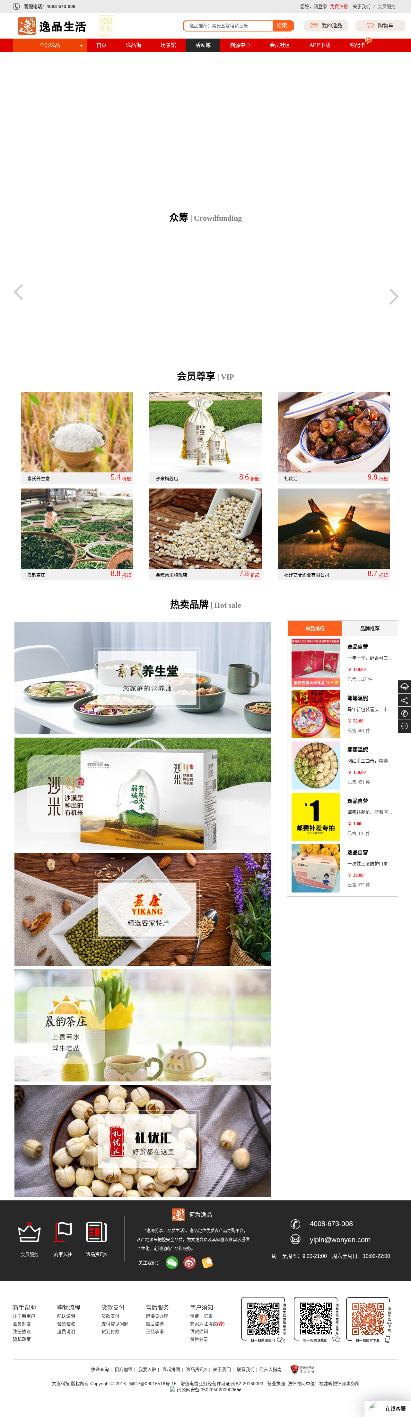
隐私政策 (22, 1339)
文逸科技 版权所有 (70, 1383)
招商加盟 (124, 1369)
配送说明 (66, 1316)
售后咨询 (155, 1323)
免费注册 (339, 6)
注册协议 (22, 1331)
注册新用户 (24, 1316)
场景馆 (168, 45)
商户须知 (201, 1308)
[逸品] (78, 25)
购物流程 (68, 1308)
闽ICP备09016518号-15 (152, 1383)
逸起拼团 (171, 1369)
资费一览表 (201, 1316)
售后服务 (157, 1308)
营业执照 (276, 1383)
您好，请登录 (313, 6)
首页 (101, 45)
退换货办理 (157, 1316)
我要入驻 (147, 1369)
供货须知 (199, 1331)
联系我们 (246, 1369)
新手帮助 (24, 1308)
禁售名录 (199, 1339)
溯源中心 (240, 45)
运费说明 (66, 1331)
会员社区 (280, 45)
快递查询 (100, 1369)
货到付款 (110, 1331)
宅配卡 (357, 45)
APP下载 (320, 45)
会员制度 (22, 1323)
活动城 (203, 45)
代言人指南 (270, 1369)
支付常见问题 (114, 1323)
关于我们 (362, 6)
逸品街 (133, 45)
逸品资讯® (196, 1369)
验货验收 (66, 1323)
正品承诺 (155, 1331)
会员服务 (387, 6)
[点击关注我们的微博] (189, 1262)
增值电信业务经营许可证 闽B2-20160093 (222, 1383)
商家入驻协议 (207, 1323)
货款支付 (113, 1308)
